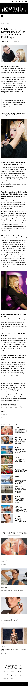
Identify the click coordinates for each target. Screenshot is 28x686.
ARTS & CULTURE (19, 486)
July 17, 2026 (3, 653)
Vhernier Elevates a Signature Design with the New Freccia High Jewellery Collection (13, 619)
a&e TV (12, 671)
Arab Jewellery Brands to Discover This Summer (20, 441)
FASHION (17, 457)
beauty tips (4, 414)
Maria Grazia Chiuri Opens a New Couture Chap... (20, 500)
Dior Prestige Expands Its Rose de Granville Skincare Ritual (13, 560)
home (2, 23)
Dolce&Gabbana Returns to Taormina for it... (21, 460)
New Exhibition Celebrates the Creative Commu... (20, 490)
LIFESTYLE (18, 467)
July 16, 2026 (3, 623)
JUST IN (6, 671)
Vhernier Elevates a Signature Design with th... (20, 520)
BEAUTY (7, 23)
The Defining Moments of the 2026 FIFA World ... (21, 471)
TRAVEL (17, 447)
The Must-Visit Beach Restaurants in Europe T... (20, 451)
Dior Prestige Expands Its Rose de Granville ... (21, 431)
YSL (2, 417)
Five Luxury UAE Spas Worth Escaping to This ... (21, 511)
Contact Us (20, 671)
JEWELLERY (18, 437)
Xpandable (25, 684)
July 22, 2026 (3, 564)
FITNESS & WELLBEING (18, 477)
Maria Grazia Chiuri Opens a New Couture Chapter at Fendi (13, 650)
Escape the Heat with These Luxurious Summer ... (21, 482)
